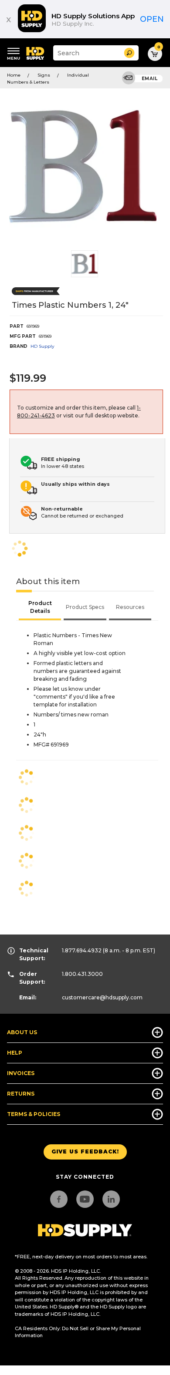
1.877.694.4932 (82, 950)
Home (13, 75)
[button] (129, 52)
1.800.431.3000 (82, 974)
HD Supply (42, 346)
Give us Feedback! (85, 1151)
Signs (43, 75)
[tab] (40, 608)
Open (152, 19)
